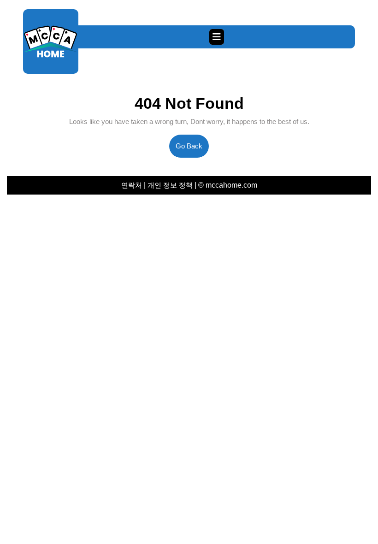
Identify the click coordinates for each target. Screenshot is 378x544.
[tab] (216, 37)
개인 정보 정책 (170, 185)
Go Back (192, 150)
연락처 (132, 185)
